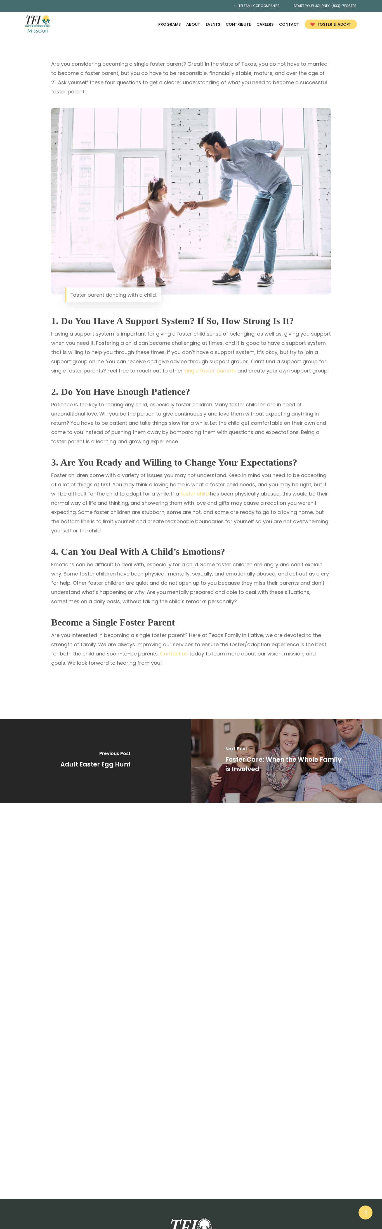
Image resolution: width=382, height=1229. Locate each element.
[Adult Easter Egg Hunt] (95, 761)
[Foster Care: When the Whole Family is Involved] (286, 761)
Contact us (174, 653)
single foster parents (210, 370)
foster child (194, 493)
